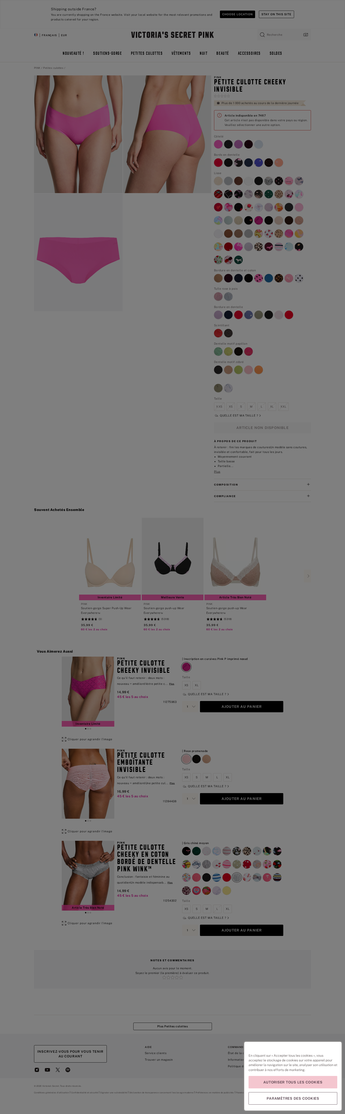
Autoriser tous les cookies (292, 1082)
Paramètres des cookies (293, 1098)
